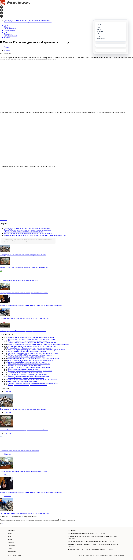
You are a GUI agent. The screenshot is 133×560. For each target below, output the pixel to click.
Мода (10, 539)
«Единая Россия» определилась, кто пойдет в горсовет (26, 378)
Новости (7, 50)
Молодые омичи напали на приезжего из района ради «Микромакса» (30, 360)
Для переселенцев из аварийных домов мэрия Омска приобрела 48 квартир (33, 353)
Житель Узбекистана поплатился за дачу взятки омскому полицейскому (28, 22)
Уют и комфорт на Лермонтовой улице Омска (15, 239)
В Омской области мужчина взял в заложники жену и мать (23, 232)
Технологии (12, 551)
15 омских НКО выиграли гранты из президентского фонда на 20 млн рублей (33, 358)
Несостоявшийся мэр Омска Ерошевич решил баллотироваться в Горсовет (32, 379)
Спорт (10, 548)
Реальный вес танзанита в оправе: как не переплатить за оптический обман (33, 383)
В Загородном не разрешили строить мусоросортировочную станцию (27, 20)
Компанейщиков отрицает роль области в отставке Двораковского (30, 371)
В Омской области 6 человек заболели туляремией (24, 365)
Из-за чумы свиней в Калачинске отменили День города (25, 362)
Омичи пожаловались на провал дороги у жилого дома (26, 357)
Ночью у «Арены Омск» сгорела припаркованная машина (27, 351)
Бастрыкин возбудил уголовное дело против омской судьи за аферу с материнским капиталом (35, 235)
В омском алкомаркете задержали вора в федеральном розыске (28, 376)
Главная (6, 47)
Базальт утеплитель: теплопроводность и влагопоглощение (26, 240)
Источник (3, 220)
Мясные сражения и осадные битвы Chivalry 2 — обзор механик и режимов (93, 544)
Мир (9, 536)
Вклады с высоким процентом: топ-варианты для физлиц (39, 241)
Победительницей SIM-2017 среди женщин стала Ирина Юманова (30, 355)
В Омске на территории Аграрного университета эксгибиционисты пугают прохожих (36, 350)
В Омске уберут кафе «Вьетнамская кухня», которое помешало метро (23, 331)
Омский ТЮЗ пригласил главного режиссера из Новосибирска (29, 367)
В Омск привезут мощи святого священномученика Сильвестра (29, 364)
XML (3, 523)
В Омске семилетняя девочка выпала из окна (23, 369)
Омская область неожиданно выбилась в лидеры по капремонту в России (24, 318)
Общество (7, 391)
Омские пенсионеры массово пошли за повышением (25, 372)
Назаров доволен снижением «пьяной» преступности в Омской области (28, 233)
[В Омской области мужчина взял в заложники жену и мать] (5, 277)
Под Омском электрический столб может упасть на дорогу (27, 374)
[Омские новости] (15, 5)
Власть (10, 533)
